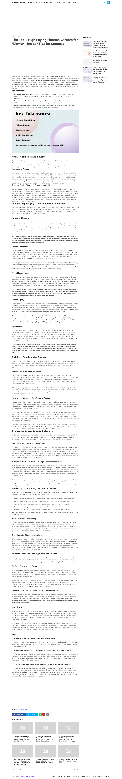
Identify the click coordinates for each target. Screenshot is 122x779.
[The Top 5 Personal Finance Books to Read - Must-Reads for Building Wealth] (45, 751)
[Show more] (50, 714)
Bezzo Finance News (27, 776)
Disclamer (76, 776)
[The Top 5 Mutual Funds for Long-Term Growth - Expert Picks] (68, 751)
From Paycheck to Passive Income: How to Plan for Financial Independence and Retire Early (100, 53)
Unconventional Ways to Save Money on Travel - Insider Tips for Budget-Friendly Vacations (21, 738)
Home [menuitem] (31, 2)
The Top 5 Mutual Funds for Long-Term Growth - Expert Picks (68, 761)
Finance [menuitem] (39, 2)
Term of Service (97, 776)
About (69, 776)
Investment (24, 709)
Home (14, 36)
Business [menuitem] (58, 2)
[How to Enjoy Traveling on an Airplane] (87, 62)
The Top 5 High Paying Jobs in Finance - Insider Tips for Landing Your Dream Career (100, 70)
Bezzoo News (18, 2)
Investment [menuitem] (48, 2)
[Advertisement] (61, 20)
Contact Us (61, 776)
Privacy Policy (86, 776)
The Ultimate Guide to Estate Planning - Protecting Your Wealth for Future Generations (45, 738)
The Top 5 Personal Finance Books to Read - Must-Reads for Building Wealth (45, 761)
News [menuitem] (75, 2)
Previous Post (17, 770)
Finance (19, 36)
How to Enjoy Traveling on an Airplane (100, 61)
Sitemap (107, 776)
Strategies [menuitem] (66, 2)
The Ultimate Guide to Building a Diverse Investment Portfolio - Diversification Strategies (67, 738)
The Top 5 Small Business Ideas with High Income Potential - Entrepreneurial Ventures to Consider (22, 762)
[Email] (47, 714)
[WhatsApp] (40, 714)
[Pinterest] (43, 714)
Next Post (75, 770)
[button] (104, 2)
